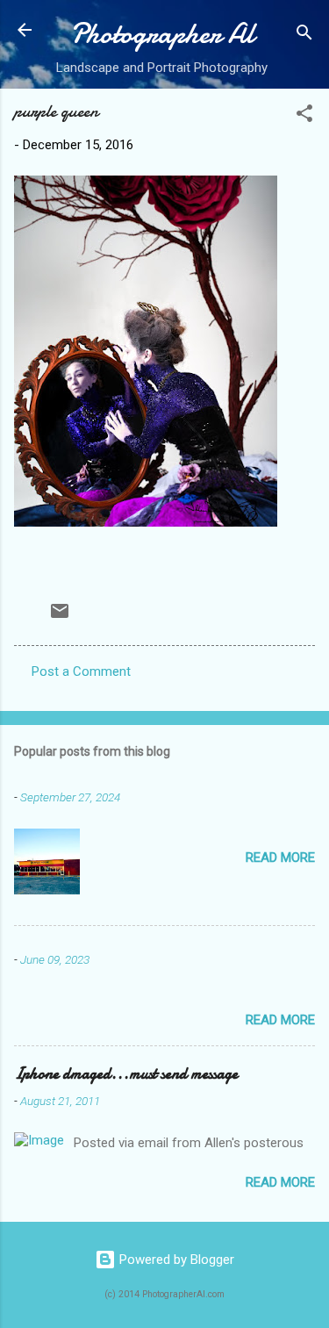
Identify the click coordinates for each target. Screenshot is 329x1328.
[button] (304, 116)
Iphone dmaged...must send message (126, 1074)
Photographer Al (162, 34)
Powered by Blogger (175, 1259)
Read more (280, 857)
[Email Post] (59, 617)
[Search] (304, 35)
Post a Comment (81, 671)
